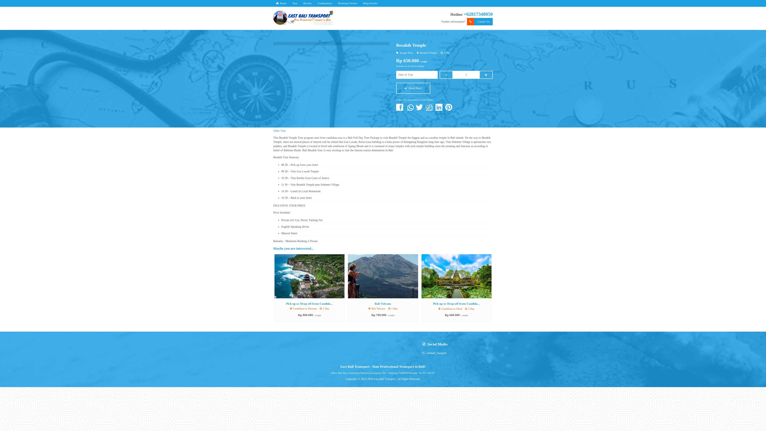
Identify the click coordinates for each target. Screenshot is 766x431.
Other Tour (279, 130)
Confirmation (325, 3)
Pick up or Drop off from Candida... (309, 303)
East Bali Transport (385, 379)
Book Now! (415, 88)
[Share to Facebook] (400, 109)
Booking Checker (347, 3)
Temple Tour (406, 52)
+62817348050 (478, 14)
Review (307, 3)
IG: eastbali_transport (434, 353)
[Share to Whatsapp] (410, 109)
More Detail (313, 276)
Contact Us (483, 21)
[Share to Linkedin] (439, 109)
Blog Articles (370, 3)
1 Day (447, 52)
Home (282, 3)
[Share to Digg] (430, 109)
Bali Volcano (383, 303)
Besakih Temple (411, 45)
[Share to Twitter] (420, 109)
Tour (294, 3)
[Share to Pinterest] (449, 109)
